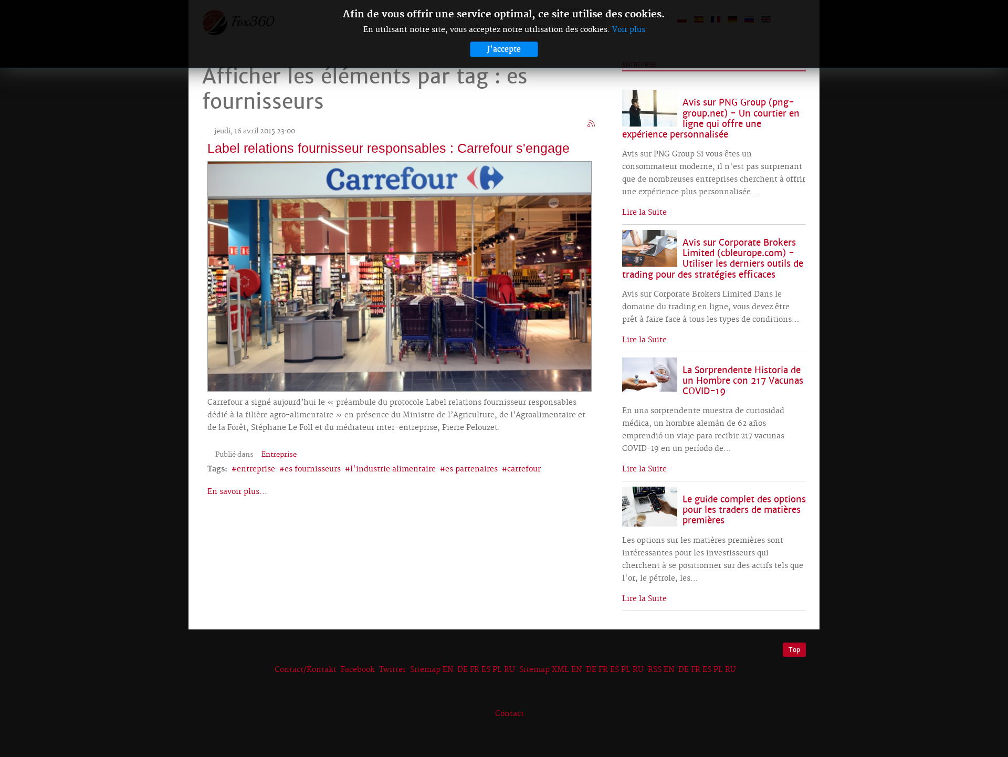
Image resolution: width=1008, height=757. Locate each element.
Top (794, 650)
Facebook (358, 670)
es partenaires (471, 469)
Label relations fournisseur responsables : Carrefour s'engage (388, 148)
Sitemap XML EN (550, 670)
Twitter (392, 670)
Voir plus (628, 30)
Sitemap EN (432, 670)
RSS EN (661, 670)
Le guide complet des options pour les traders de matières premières (744, 510)
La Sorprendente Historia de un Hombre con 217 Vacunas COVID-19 (742, 381)
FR (474, 670)
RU (509, 670)
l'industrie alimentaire (393, 469)
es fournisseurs (313, 469)
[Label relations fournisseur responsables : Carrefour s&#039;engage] (399, 275)
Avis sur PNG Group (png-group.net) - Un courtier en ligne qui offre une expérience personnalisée (711, 118)
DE (462, 670)
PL (497, 670)
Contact (509, 714)
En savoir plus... (237, 492)
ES (485, 670)
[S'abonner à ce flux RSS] (591, 124)
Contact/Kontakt (304, 670)
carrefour (524, 469)
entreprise (256, 469)
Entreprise (279, 454)
